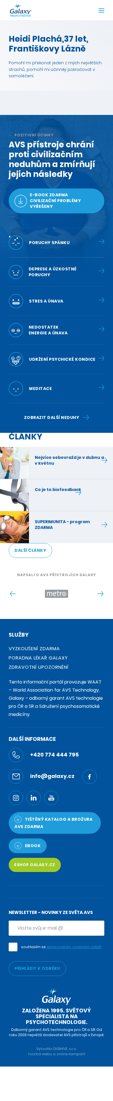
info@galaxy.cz (51, 776)
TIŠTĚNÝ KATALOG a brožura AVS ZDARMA (53, 822)
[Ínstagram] (16, 798)
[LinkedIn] (33, 798)
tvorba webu (40, 1053)
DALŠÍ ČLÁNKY (30, 550)
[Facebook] (89, 777)
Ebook (32, 846)
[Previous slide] (13, 593)
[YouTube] (51, 798)
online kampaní (71, 1053)
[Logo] (21, 10)
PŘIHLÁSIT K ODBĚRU (37, 968)
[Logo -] (56, 594)
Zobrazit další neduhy (51, 417)
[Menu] (101, 11)
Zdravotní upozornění (39, 667)
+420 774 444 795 (54, 754)
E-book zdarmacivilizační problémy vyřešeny (55, 200)
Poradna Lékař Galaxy (38, 658)
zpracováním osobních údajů (74, 946)
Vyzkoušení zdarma (34, 648)
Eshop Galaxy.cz (34, 865)
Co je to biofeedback (58, 489)
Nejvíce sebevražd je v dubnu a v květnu (69, 460)
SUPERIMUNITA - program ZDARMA (62, 524)
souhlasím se (61, 946)
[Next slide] (100, 593)
